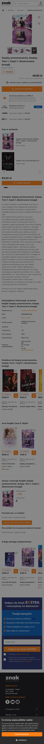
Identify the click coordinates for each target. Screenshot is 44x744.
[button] (22, 740)
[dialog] (22, 730)
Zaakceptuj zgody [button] (22, 734)
